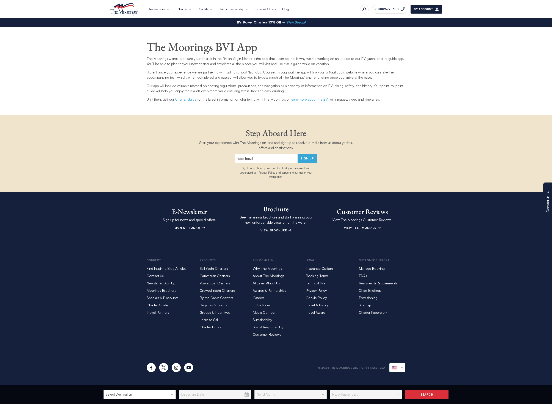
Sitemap (365, 305)
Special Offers (266, 9)
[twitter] (163, 367)
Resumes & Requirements (378, 283)
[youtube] (188, 367)
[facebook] (151, 367)
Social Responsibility (268, 327)
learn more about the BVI (309, 99)
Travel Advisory (317, 305)
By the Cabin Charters (216, 298)
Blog (285, 9)
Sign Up (307, 158)
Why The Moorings (267, 268)
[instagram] (176, 367)
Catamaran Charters (215, 276)
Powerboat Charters (215, 283)
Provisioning (368, 298)
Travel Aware (315, 312)
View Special (296, 22)
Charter (182, 9)
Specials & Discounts (162, 298)
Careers (259, 298)
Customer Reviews (267, 334)
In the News (262, 305)
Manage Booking (372, 268)
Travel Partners (158, 312)
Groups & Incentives (215, 312)
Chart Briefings (370, 290)
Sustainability (262, 320)
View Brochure (274, 230)
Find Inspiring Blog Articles (166, 268)
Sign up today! (187, 227)
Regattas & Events (213, 305)
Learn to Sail (210, 320)
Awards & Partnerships (269, 290)
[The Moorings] (124, 9)
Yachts (203, 9)
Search (427, 394)
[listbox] (140, 394)
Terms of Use (316, 283)
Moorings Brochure (161, 290)
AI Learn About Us (266, 283)
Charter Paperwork (373, 312)
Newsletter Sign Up (161, 283)
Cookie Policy (316, 298)
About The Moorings (268, 276)
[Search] (364, 9)
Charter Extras (210, 327)
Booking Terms (317, 276)
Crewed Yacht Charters (217, 290)
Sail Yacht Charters (214, 268)
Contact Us (155, 276)
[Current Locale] (397, 367)
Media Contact (264, 312)
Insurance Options (320, 268)
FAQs (363, 276)
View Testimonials (360, 227)
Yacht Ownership (232, 9)
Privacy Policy (267, 172)
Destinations (156, 9)
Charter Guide (185, 99)
